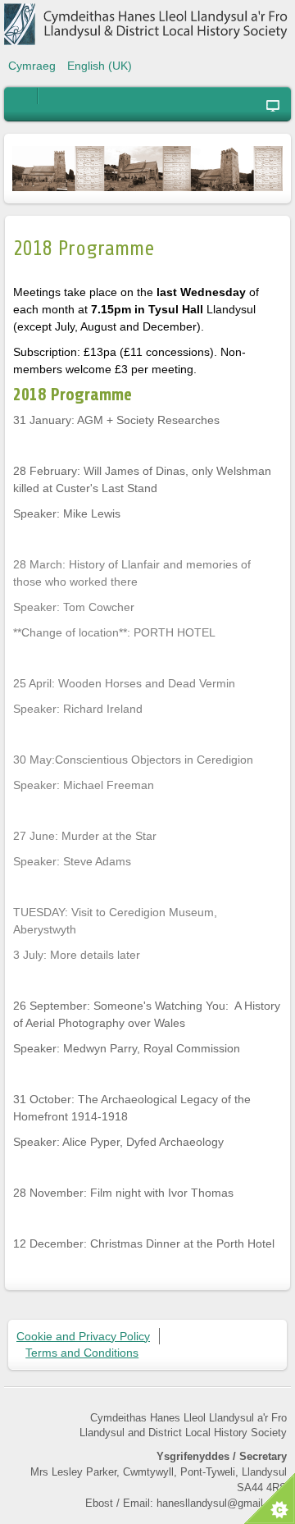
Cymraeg (33, 65)
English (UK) (99, 65)
